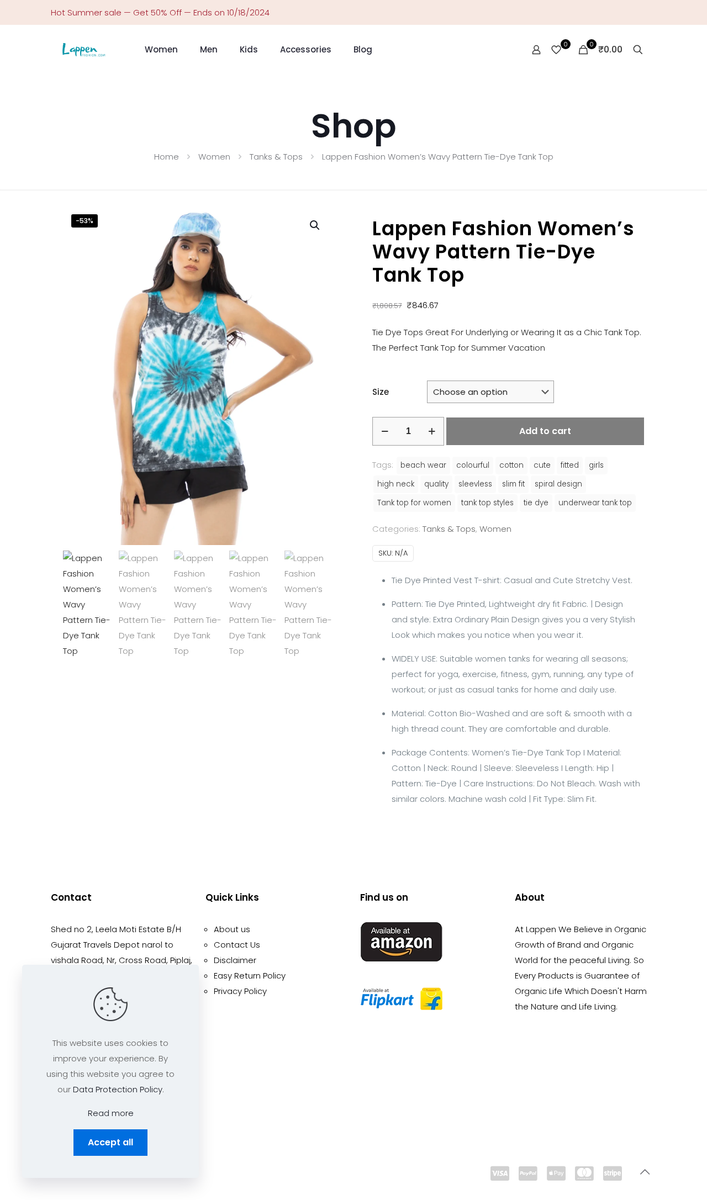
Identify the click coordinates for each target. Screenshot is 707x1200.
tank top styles (487, 503)
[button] (315, 225)
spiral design (558, 484)
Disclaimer (235, 960)
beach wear (423, 465)
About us (232, 929)
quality (436, 484)
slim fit (513, 484)
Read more (111, 1113)
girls (596, 465)
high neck (395, 484)
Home (166, 156)
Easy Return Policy (250, 975)
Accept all (110, 1142)
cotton (511, 465)
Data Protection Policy (117, 1089)
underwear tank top (595, 503)
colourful (472, 465)
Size (380, 392)
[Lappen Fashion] (84, 50)
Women (214, 156)
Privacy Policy (240, 991)
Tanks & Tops (276, 156)
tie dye (536, 503)
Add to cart (545, 431)
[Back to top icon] (644, 1171)
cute (542, 465)
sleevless (475, 484)
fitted (570, 465)
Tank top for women (414, 503)
